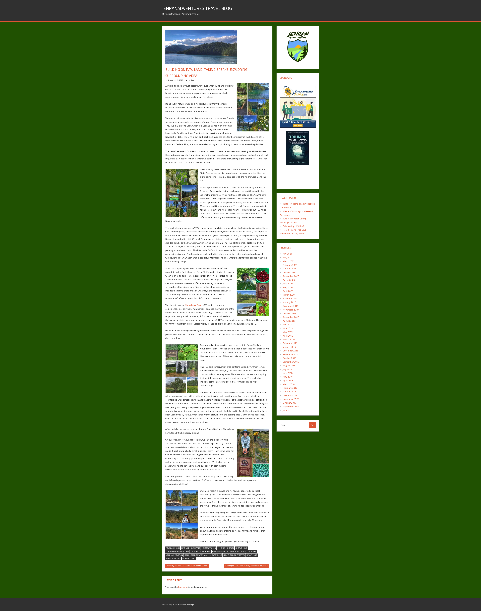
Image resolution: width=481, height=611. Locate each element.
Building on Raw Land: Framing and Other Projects (245, 566)
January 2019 (289, 346)
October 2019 (289, 313)
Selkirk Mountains (173, 559)
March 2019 (289, 339)
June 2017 (288, 410)
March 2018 (289, 384)
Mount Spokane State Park (234, 555)
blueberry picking (209, 548)
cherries (230, 548)
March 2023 (289, 261)
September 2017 (291, 406)
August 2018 (289, 365)
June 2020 (288, 283)
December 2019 (290, 305)
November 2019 (291, 309)
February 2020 (290, 298)
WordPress (178, 604)
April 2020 (288, 291)
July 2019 (287, 324)
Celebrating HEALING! (293, 226)
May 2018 (288, 376)
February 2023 (290, 265)
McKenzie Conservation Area (196, 555)
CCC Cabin (221, 548)
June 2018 (288, 373)
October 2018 (289, 358)
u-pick (193, 559)
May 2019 (288, 332)
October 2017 (289, 402)
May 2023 (288, 257)
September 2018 (291, 361)
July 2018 (287, 369)
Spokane (185, 559)
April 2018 (288, 380)
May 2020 (288, 287)
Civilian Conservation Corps (177, 552)
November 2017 (291, 399)
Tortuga (190, 604)
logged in (183, 586)
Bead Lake (185, 548)
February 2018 (290, 387)
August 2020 (289, 279)
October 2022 (289, 272)
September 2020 (291, 276)
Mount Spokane (215, 555)
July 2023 (287, 253)
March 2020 (289, 294)
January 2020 (289, 302)
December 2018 (290, 350)
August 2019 (289, 320)
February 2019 (290, 343)
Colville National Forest (201, 552)
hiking (243, 552)
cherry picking (241, 548)
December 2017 (290, 395)
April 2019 (288, 335)
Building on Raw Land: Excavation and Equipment (188, 566)
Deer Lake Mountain (220, 552)
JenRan (191, 80)
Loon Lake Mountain (174, 555)
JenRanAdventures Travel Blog (197, 8)
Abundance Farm (193, 305)
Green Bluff (234, 552)
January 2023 (289, 268)
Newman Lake (252, 555)
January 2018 (289, 391)
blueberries (195, 548)
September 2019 (291, 317)
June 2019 (288, 328)
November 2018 (291, 354)
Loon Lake (252, 552)
